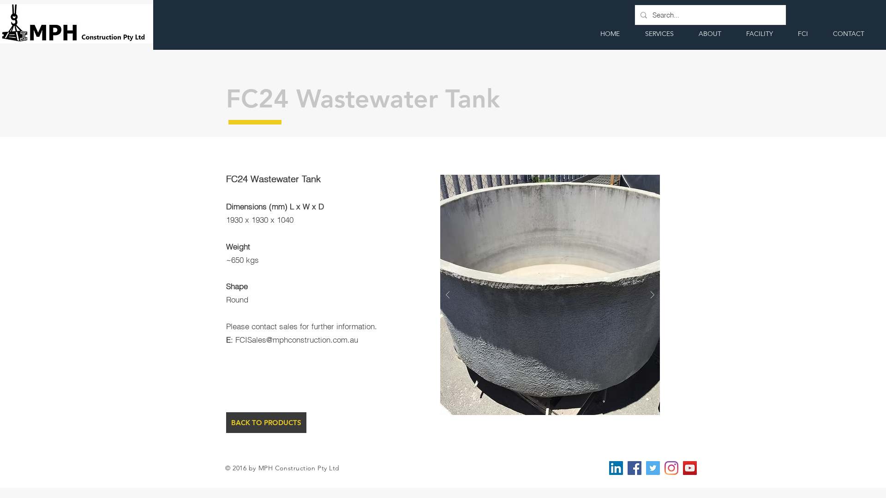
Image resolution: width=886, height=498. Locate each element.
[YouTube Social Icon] (690, 468)
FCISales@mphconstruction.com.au (296, 339)
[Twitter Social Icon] (653, 468)
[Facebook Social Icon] (634, 468)
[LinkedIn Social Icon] (616, 468)
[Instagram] (671, 468)
